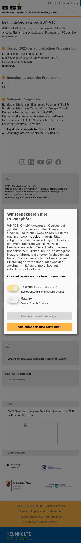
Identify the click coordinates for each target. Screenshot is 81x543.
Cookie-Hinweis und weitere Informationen (37, 276)
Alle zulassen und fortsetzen (40, 327)
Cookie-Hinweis (41, 236)
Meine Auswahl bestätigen (39, 316)
